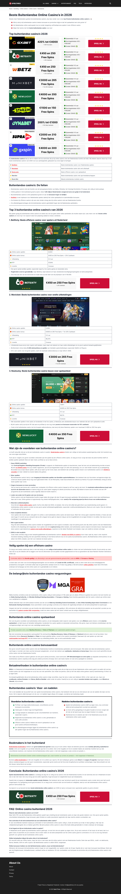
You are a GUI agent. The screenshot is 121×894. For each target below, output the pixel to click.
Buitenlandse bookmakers (17, 746)
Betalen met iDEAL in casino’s (71, 534)
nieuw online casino (25, 505)
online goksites (89, 565)
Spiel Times (57, 889)
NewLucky (15, 172)
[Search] (110, 3)
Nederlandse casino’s (58, 452)
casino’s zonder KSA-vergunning (28, 610)
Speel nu (98, 44)
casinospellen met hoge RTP (18, 638)
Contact (11, 870)
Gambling (16, 8)
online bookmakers (20, 760)
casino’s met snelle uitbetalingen (40, 529)
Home (10, 8)
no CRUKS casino (21, 467)
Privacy (11, 873)
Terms (11, 876)
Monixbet (15, 168)
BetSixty (14, 165)
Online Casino (32, 8)
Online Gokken (24, 8)
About (11, 866)
